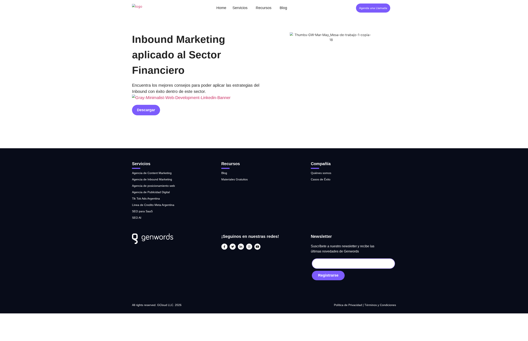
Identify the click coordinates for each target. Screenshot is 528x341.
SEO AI (136, 217)
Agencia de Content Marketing (152, 173)
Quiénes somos (321, 173)
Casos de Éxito (320, 179)
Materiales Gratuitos (234, 179)
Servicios (240, 8)
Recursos (263, 8)
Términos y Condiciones (380, 305)
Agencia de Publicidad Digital (151, 192)
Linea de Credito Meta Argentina (153, 205)
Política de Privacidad (348, 305)
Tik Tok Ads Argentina (146, 198)
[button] (241, 8)
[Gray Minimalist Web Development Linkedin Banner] (181, 97)
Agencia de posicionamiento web (153, 185)
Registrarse (328, 275)
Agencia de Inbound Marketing (152, 179)
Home (221, 8)
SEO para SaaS (142, 211)
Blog (283, 8)
